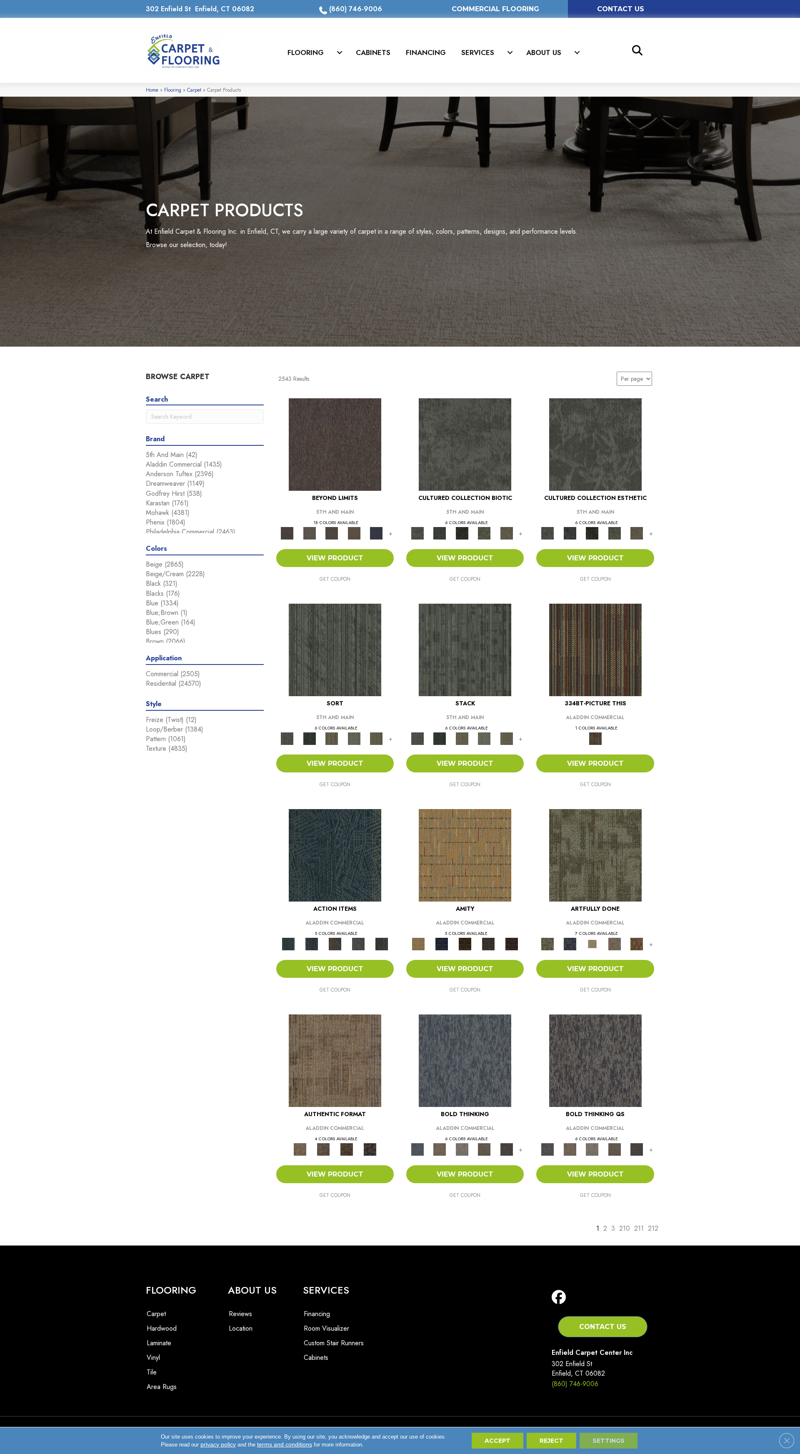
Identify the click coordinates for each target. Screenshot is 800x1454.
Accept (497, 1440)
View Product (335, 558)
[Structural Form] (370, 1149)
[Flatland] (376, 533)
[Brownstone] (335, 943)
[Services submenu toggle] (510, 52)
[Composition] (484, 533)
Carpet (194, 89)
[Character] (439, 533)
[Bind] (335, 649)
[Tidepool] (335, 855)
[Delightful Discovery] (595, 855)
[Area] (335, 444)
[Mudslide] (595, 649)
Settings (608, 1440)
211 (639, 1228)
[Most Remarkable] (570, 943)
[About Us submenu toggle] (577, 52)
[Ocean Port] (311, 943)
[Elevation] (332, 533)
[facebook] (561, 1297)
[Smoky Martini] (488, 943)
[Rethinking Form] (346, 1149)
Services (477, 52)
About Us (543, 52)
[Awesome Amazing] (615, 943)
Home (152, 89)
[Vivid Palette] (637, 943)
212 (653, 1228)
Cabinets (373, 52)
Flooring (306, 52)
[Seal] (507, 1149)
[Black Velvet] (511, 943)
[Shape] (465, 1060)
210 (624, 1228)
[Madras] (465, 855)
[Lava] (462, 1149)
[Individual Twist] (323, 1149)
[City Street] (381, 943)
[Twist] (376, 738)
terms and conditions (284, 1444)
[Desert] (309, 533)
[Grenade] (439, 1149)
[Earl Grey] (358, 943)
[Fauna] (354, 533)
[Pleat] (354, 738)
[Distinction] (507, 533)
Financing (426, 52)
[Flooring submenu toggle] (339, 52)
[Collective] (462, 533)
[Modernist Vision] (592, 943)
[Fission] (484, 1149)
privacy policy (218, 1444)
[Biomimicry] (465, 444)
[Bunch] (309, 738)
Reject (551, 1440)
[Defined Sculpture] (335, 1060)
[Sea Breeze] (441, 943)
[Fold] (332, 738)
